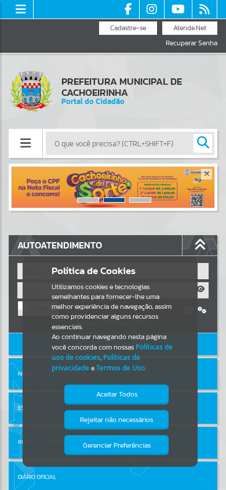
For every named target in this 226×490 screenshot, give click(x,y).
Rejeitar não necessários (116, 420)
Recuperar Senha (191, 43)
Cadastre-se (128, 28)
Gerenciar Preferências (117, 445)
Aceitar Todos (116, 394)
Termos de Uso (120, 368)
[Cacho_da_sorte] (113, 187)
